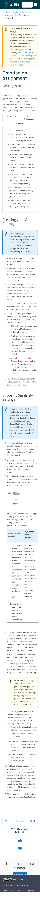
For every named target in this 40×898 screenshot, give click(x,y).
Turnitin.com (8, 885)
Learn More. (18, 879)
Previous (20, 821)
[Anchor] (23, 224)
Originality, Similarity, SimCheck (16, 12)
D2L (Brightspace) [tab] (28, 117)
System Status (8, 895)
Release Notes (23, 885)
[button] (24, 5)
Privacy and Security (26, 890)
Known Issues (8, 890)
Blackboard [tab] (11, 116)
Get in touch (20, 874)
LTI (15, 15)
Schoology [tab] (20, 123)
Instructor (6, 15)
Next (32, 821)
